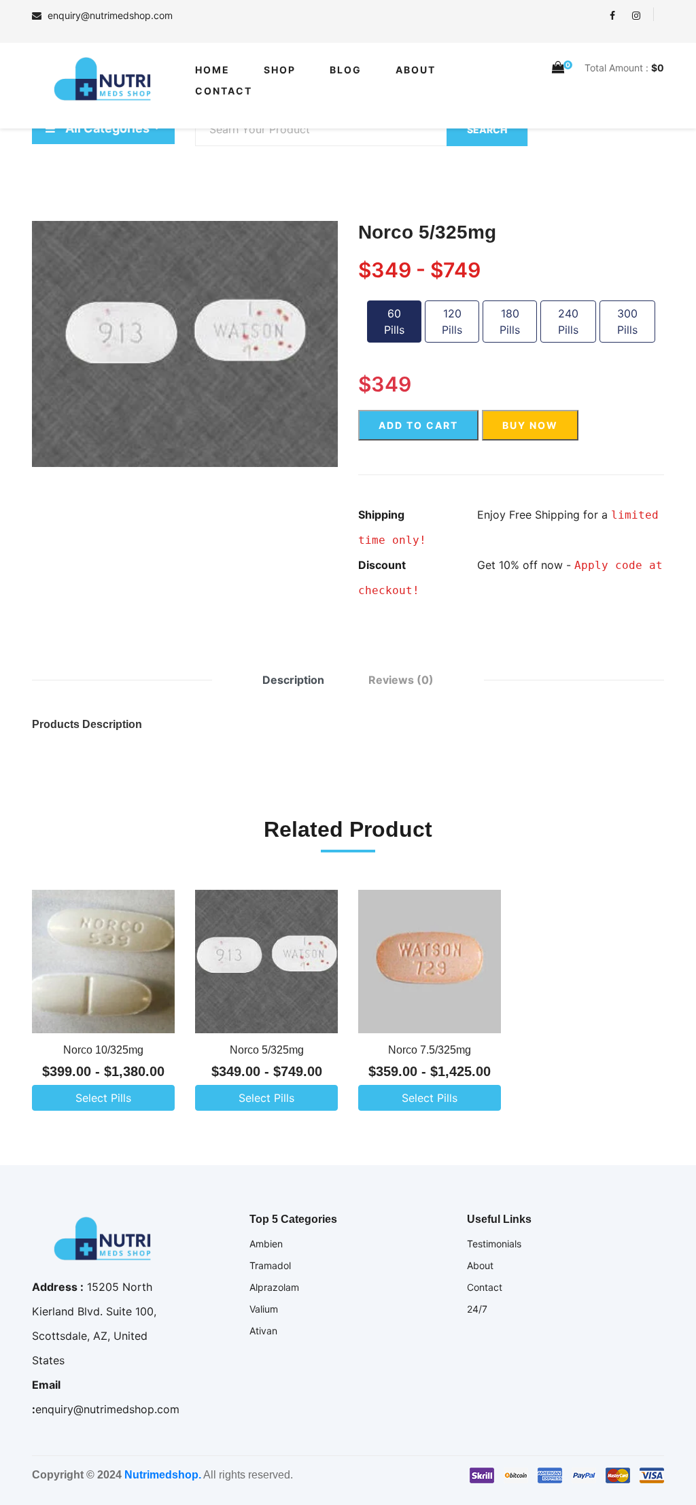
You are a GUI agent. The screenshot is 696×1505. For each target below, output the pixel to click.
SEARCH (487, 129)
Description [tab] (293, 680)
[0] (558, 67)
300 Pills (627, 321)
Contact (223, 91)
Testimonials (494, 1243)
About (416, 69)
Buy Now (530, 425)
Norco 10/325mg (103, 1050)
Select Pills (103, 1098)
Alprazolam (274, 1287)
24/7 (477, 1309)
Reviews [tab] (401, 680)
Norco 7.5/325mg (429, 1050)
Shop (280, 69)
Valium (263, 1309)
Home (212, 69)
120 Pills (452, 321)
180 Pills (510, 321)
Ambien (266, 1243)
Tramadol (270, 1265)
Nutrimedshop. (162, 1475)
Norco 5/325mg (267, 1050)
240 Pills (568, 321)
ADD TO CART (418, 425)
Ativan (263, 1330)
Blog (346, 69)
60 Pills (394, 321)
